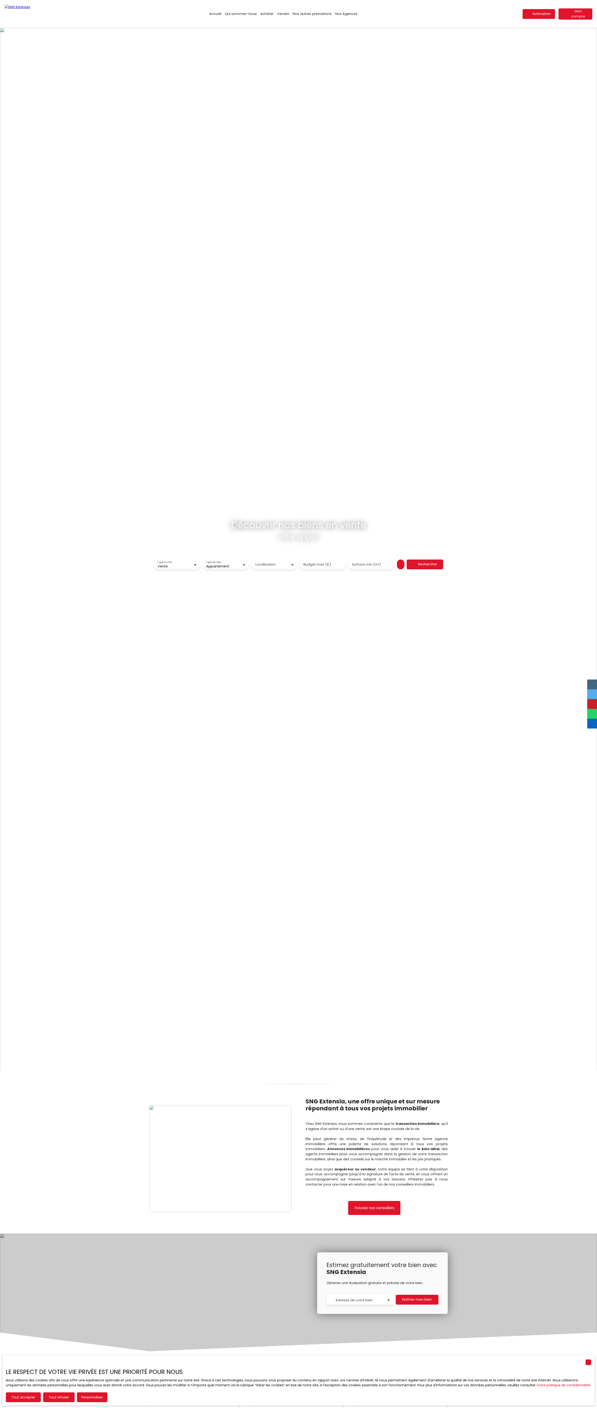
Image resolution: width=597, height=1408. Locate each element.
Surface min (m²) (366, 564)
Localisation (265, 564)
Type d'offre (164, 562)
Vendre (283, 13)
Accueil (215, 13)
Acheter (267, 13)
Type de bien (214, 562)
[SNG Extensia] (28, 14)
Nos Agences (346, 13)
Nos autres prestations (312, 13)
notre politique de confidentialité (563, 1385)
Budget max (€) (317, 564)
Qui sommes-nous (241, 13)
